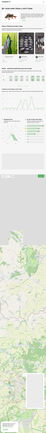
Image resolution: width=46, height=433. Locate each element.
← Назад (23, 20)
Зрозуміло (5, 429)
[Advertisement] (23, 161)
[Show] (10, 392)
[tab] (19, 85)
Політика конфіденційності (8, 427)
